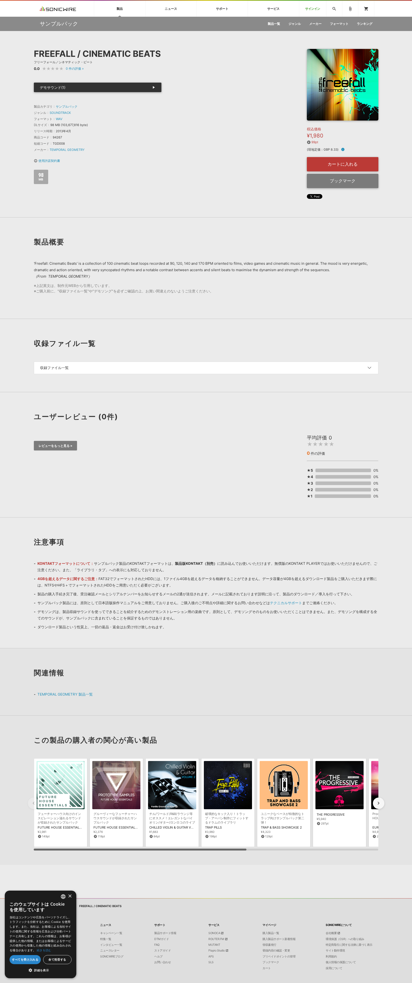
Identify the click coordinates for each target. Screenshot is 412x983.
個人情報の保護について (341, 962)
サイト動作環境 (335, 950)
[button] (378, 803)
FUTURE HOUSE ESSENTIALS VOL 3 (64, 827)
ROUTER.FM (216, 939)
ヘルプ (158, 956)
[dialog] (40, 934)
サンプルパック (66, 106)
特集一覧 (105, 939)
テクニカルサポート (286, 603)
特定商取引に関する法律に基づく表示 (349, 944)
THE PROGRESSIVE (331, 814)
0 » (75, 68)
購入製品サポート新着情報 (279, 939)
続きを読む (44, 950)
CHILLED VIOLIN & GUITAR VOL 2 (173, 827)
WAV (59, 119)
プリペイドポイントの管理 (279, 956)
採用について (334, 968)
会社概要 (331, 933)
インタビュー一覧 (111, 944)
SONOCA (214, 933)
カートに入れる (343, 164)
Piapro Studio (216, 950)
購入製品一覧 (271, 933)
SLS (211, 962)
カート (267, 968)
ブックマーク (342, 180)
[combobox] (63, 896)
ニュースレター (109, 950)
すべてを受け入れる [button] (25, 959)
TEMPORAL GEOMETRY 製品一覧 (65, 694)
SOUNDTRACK (60, 113)
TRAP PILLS (213, 827)
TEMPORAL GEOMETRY (67, 150)
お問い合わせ (162, 962)
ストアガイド (162, 950)
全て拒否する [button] (57, 959)
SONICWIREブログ (111, 956)
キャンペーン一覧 (111, 933)
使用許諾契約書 (47, 161)
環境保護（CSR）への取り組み (345, 939)
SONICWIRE (58, 9)
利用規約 (331, 956)
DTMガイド (161, 939)
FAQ (157, 944)
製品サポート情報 (165, 933)
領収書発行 (269, 944)
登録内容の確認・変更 (276, 950)
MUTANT (214, 944)
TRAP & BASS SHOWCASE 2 (281, 827)
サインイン (312, 9)
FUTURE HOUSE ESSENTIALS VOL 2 (120, 827)
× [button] (70, 896)
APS (211, 956)
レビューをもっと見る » (55, 446)
